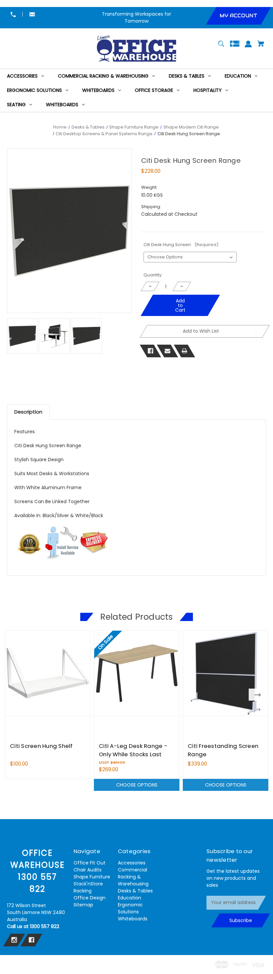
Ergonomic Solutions (130, 908)
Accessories (131, 862)
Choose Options (136, 785)
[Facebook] (150, 351)
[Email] (167, 351)
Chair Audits (88, 869)
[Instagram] (14, 940)
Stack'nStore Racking (88, 887)
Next (259, 694)
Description (28, 411)
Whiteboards (132, 918)
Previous (13, 694)
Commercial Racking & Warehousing (133, 876)
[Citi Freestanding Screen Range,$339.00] (225, 673)
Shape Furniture (92, 876)
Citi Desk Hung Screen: (180, 244)
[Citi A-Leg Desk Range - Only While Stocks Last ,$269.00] (136, 673)
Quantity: (152, 275)
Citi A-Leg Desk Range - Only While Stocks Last (133, 750)
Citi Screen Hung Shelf (41, 746)
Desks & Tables (135, 890)
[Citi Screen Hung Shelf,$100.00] (47, 673)
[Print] (184, 351)
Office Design (90, 897)
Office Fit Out (90, 862)
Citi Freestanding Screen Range (223, 750)
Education (129, 897)
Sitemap (83, 904)
